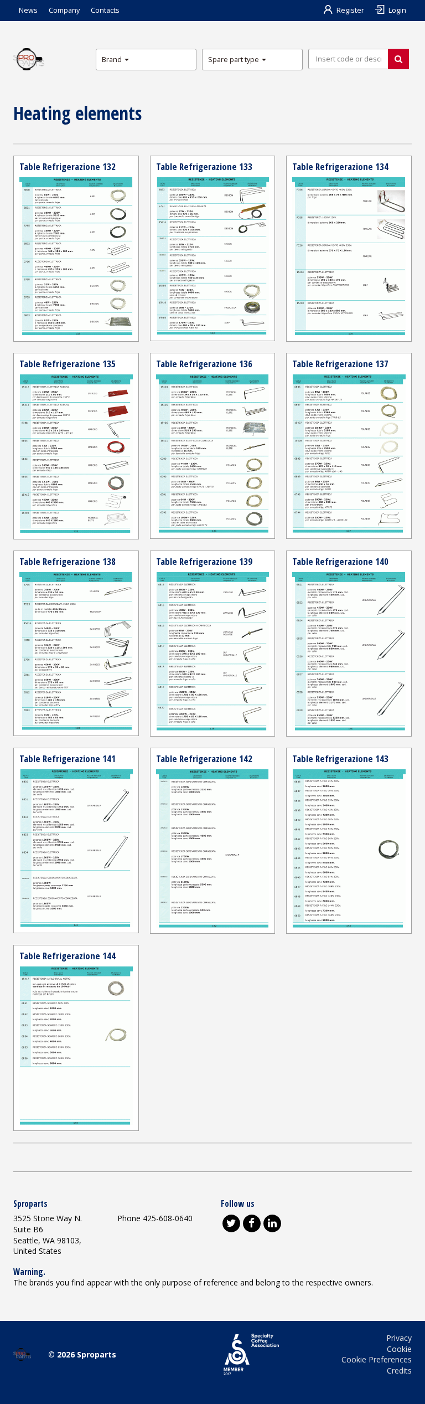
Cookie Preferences (376, 1359)
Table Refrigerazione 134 (340, 166)
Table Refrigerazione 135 (67, 363)
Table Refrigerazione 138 (67, 561)
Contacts (105, 10)
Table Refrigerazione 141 (67, 758)
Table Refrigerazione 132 (67, 166)
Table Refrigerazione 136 (204, 363)
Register (350, 10)
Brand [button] (112, 59)
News (28, 10)
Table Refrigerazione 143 (340, 758)
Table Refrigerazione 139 (204, 561)
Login (397, 10)
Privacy (399, 1338)
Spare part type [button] (234, 59)
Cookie (399, 1349)
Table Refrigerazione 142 (204, 758)
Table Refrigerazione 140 (340, 561)
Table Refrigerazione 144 (67, 955)
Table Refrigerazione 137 (340, 363)
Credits (399, 1370)
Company (64, 10)
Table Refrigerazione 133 (204, 166)
